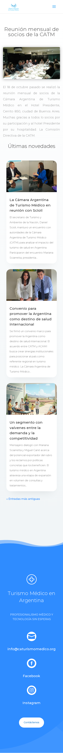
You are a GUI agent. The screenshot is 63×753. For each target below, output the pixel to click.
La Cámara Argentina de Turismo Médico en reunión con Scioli (30, 205)
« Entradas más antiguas (23, 498)
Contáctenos (31, 722)
